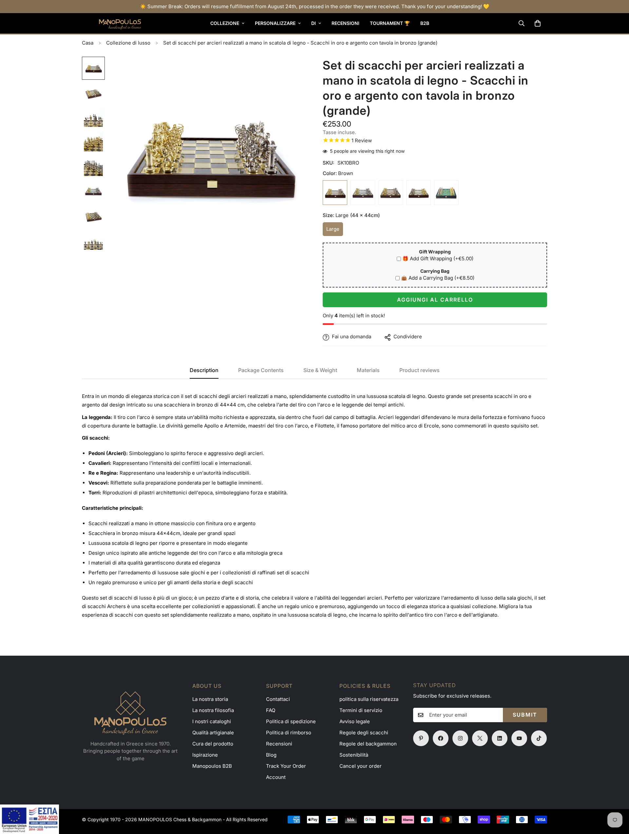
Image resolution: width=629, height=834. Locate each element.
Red (390, 193)
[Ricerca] (521, 23)
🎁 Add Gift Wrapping (437, 259)
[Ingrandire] (292, 70)
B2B (424, 23)
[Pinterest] (421, 738)
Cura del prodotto (212, 744)
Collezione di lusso (128, 43)
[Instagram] (460, 738)
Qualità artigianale (213, 732)
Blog (271, 755)
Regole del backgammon (368, 744)
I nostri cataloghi (211, 721)
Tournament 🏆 (390, 23)
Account (276, 777)
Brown (335, 193)
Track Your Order (286, 766)
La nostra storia (210, 699)
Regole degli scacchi (363, 732)
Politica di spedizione (291, 721)
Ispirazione (205, 755)
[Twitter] (480, 738)
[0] (537, 23)
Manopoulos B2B (212, 766)
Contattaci (278, 699)
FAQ (270, 710)
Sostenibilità (353, 755)
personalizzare (275, 23)
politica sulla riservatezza (368, 699)
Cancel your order (360, 766)
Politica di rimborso (288, 732)
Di (313, 23)
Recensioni (345, 23)
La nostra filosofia (213, 710)
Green (418, 193)
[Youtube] (519, 738)
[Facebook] (440, 738)
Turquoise (446, 193)
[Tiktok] (539, 738)
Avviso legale (354, 721)
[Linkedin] (499, 738)
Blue (363, 193)
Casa (87, 43)
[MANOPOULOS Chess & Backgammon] (111, 23)
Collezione (224, 23)
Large (334, 231)
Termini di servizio (360, 710)
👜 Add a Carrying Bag (437, 278)
